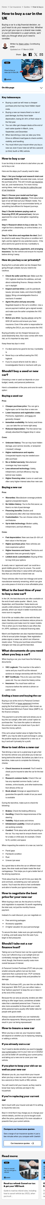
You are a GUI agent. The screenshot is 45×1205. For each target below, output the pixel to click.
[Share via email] (41, 54)
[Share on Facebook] (30, 54)
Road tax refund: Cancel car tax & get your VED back (19, 1184)
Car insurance (15, 7)
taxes (30, 415)
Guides (27, 7)
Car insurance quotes (20, 1143)
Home (4, 7)
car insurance (37, 181)
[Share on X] (36, 54)
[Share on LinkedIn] (25, 54)
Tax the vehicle (27, 317)
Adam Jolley (24, 44)
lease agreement (25, 703)
